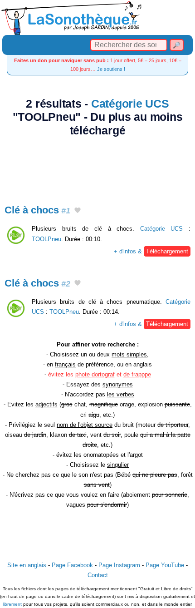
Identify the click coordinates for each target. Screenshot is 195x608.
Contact (98, 575)
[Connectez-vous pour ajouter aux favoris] (77, 211)
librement (12, 604)
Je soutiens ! (111, 69)
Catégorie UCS (130, 104)
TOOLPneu (46, 239)
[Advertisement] (97, 165)
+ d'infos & (151, 251)
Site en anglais (26, 565)
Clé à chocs (37, 210)
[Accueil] (97, 17)
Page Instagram (119, 565)
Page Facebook (72, 565)
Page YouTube (165, 565)
